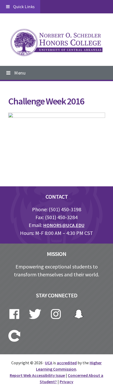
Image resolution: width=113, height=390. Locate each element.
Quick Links (24, 6)
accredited (67, 362)
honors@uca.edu (64, 225)
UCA (48, 362)
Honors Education (56, 43)
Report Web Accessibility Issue (37, 375)
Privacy (66, 381)
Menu (19, 73)
